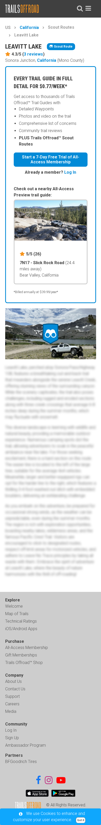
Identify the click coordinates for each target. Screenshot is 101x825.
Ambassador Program (25, 745)
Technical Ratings (21, 621)
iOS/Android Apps (21, 628)
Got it (80, 820)
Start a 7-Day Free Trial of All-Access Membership (50, 159)
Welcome (14, 606)
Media (10, 711)
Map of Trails (16, 613)
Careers (12, 703)
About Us (13, 681)
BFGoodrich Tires (21, 761)
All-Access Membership (26, 647)
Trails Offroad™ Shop (24, 662)
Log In (70, 172)
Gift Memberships (21, 655)
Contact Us (15, 688)
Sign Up (12, 737)
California (29, 27)
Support (12, 696)
